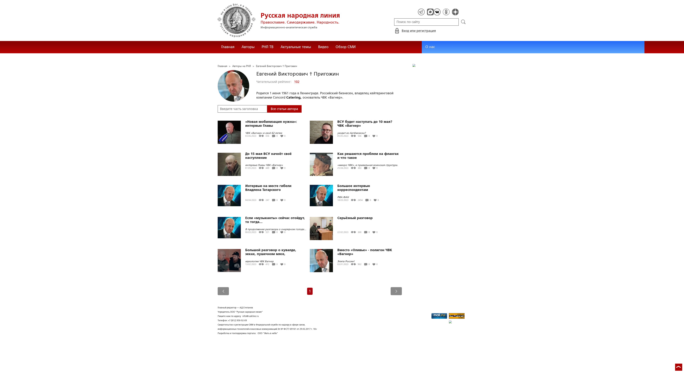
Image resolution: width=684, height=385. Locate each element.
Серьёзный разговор (355, 218)
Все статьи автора (284, 109)
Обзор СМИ (346, 47)
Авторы (248, 47)
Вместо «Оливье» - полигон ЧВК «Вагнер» (364, 252)
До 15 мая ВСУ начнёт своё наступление (268, 156)
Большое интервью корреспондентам (353, 188)
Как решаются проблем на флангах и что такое (368, 156)
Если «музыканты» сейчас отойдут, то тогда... (275, 220)
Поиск (463, 22)
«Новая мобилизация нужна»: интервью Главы (271, 123)
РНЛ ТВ (267, 47)
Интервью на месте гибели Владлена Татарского (268, 188)
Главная (227, 47)
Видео (323, 47)
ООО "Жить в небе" (268, 333)
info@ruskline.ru (250, 316)
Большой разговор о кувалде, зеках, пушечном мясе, (270, 252)
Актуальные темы (296, 47)
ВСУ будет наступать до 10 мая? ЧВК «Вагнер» (364, 123)
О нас (430, 47)
